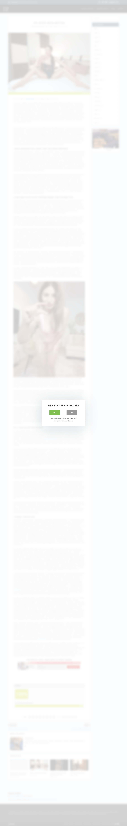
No (72, 413)
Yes (54, 413)
